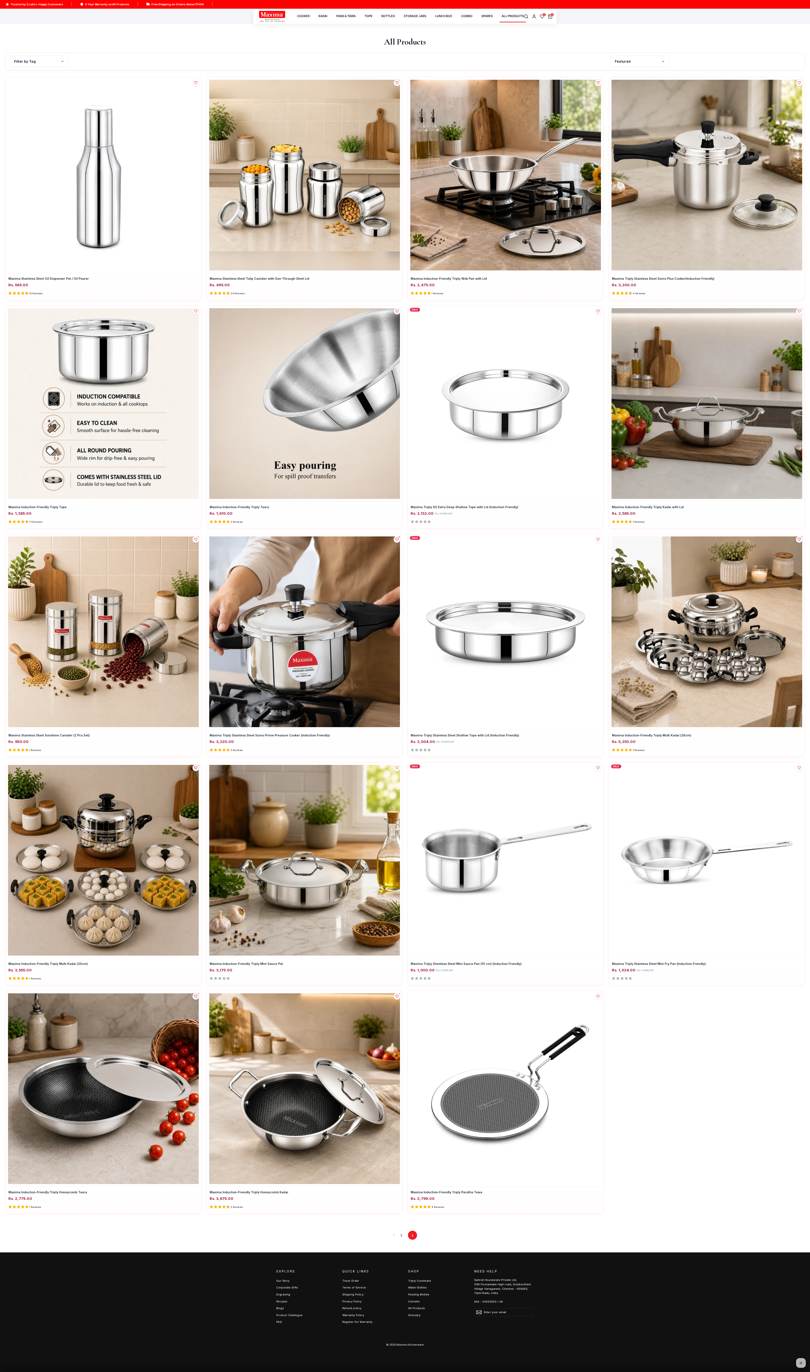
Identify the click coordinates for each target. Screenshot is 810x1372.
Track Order (350, 1280)
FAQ (279, 1321)
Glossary (414, 1315)
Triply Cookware (419, 1280)
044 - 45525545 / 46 (488, 1301)
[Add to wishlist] (195, 82)
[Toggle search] (526, 16)
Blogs (280, 1308)
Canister (414, 1301)
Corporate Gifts (287, 1287)
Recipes (282, 1301)
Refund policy (352, 1308)
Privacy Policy (352, 1301)
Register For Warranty (357, 1321)
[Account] (534, 16)
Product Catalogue (289, 1315)
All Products (416, 1308)
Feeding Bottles (418, 1294)
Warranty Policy (353, 1315)
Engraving (283, 1294)
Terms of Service (354, 1287)
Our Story (282, 1280)
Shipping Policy (353, 1294)
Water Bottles (417, 1287)
